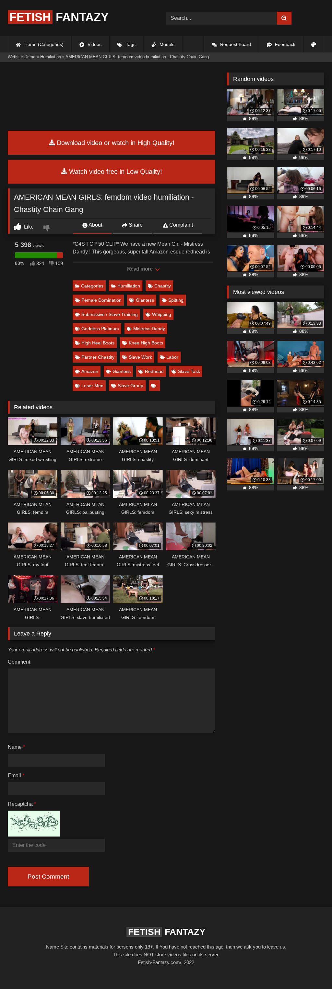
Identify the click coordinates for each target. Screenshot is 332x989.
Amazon (89, 371)
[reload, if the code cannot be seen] (34, 834)
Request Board (235, 44)
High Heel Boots (97, 342)
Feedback (284, 44)
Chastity (162, 285)
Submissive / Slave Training (109, 314)
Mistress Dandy (149, 328)
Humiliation (128, 285)
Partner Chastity (97, 357)
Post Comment (48, 876)
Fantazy (59, 17)
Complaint (180, 225)
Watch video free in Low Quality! (114, 171)
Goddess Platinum (100, 328)
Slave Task (189, 371)
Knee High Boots (146, 342)
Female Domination (101, 300)
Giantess (145, 300)
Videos (93, 44)
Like (28, 227)
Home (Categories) (43, 44)
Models (166, 44)
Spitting (176, 300)
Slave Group (130, 385)
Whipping (161, 314)
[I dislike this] (47, 229)
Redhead (154, 371)
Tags (130, 44)
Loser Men (92, 385)
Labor (172, 357)
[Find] (284, 18)
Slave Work (140, 357)
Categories (92, 285)
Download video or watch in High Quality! (114, 142)
